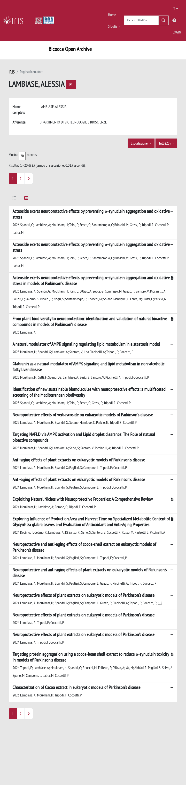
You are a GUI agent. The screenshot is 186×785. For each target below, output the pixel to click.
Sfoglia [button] (112, 26)
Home (112, 14)
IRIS (12, 72)
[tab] (14, 198)
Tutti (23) (165, 143)
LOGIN (176, 32)
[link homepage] (15, 20)
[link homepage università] (44, 20)
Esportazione (139, 143)
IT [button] (173, 8)
